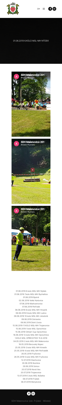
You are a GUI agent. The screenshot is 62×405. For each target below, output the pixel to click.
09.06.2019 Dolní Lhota (31, 322)
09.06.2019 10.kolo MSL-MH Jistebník (31, 316)
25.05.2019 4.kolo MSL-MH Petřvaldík (31, 350)
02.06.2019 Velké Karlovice (31, 300)
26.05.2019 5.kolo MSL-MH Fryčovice (31, 357)
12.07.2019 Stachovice (31, 360)
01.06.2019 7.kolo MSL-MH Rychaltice (31, 294)
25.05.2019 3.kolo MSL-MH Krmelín (31, 347)
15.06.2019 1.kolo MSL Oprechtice (31, 328)
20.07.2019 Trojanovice (31, 372)
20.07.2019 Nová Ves (31, 369)
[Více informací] (38, 9)
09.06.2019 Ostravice (31, 319)
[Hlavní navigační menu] (43, 9)
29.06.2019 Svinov (31, 366)
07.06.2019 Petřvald (31, 306)
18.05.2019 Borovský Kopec (31, 344)
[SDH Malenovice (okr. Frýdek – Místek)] (13, 9)
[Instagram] (54, 9)
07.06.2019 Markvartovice (31, 303)
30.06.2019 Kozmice (31, 363)
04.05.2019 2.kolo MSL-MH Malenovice (31, 341)
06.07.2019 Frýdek (31, 379)
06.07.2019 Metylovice (31, 382)
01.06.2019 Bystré (31, 297)
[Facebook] (50, 9)
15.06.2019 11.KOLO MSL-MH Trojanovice (31, 325)
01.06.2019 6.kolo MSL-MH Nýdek (31, 291)
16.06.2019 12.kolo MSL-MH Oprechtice (31, 335)
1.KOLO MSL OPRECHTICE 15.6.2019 (31, 338)
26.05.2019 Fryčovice (31, 353)
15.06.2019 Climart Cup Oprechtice (31, 332)
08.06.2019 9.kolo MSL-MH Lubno (31, 313)
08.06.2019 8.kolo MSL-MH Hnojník (31, 310)
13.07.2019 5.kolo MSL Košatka (31, 375)
